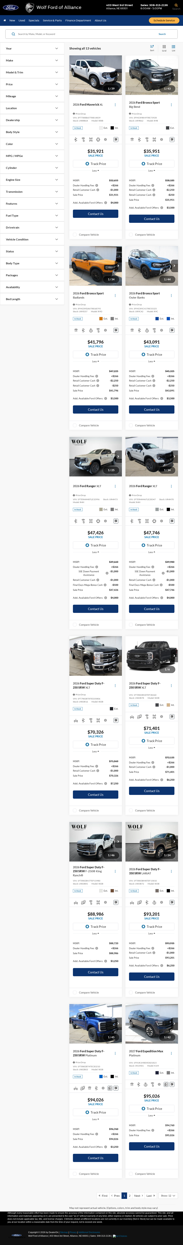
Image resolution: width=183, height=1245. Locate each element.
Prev (116, 1195)
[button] (118, 75)
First (104, 1195)
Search (162, 34)
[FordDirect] (17, 1235)
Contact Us (95, 214)
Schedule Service (164, 20)
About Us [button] (100, 20)
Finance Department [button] (78, 20)
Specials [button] (34, 20)
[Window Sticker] (115, 139)
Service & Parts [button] (52, 20)
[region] (95, 191)
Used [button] (22, 20)
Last (150, 1195)
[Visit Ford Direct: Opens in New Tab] (120, 1236)
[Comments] (110, 1088)
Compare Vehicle (89, 234)
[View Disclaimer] (106, 139)
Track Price (98, 164)
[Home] (5, 20)
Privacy (73, 1232)
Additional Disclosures (89, 1232)
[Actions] (115, 105)
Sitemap (64, 1232)
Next (138, 1195)
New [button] (12, 20)
